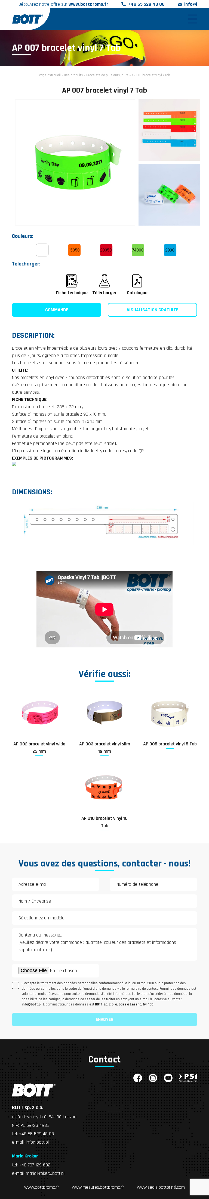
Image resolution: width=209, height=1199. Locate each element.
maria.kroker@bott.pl (45, 1173)
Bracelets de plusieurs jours (107, 75)
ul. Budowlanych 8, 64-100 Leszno (44, 1117)
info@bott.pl (37, 1142)
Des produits (73, 75)
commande (56, 310)
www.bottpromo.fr (41, 1187)
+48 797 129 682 (34, 1165)
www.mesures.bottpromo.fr (98, 1187)
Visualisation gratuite (152, 310)
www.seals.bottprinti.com (161, 1187)
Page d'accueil (50, 75)
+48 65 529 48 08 (146, 4)
